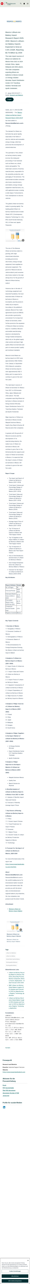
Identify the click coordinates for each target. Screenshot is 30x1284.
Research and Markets (16, 95)
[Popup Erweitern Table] (23, 585)
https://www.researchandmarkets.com (14, 1072)
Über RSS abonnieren (9, 1090)
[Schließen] (28, 1260)
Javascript (6, 1095)
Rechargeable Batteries (11, 962)
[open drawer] (27, 3)
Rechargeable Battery (11, 965)
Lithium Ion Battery (10, 956)
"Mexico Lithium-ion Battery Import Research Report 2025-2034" (14, 115)
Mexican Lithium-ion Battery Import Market (14, 935)
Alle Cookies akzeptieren (15, 1280)
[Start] (8, 3)
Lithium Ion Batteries (11, 953)
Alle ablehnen (15, 1276)
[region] (15, 1271)
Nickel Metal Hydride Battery (13, 959)
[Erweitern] (23, 240)
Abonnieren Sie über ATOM (11, 1093)
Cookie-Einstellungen (15, 1271)
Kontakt (7, 1048)
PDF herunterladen (8, 1088)
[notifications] (24, 3)
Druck (4, 1085)
